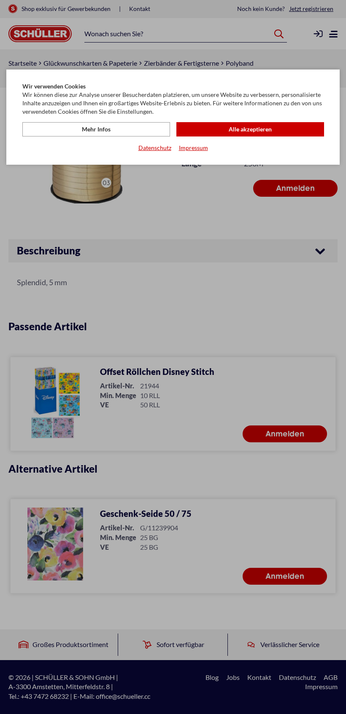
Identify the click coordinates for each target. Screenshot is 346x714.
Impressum (193, 147)
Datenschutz (154, 147)
